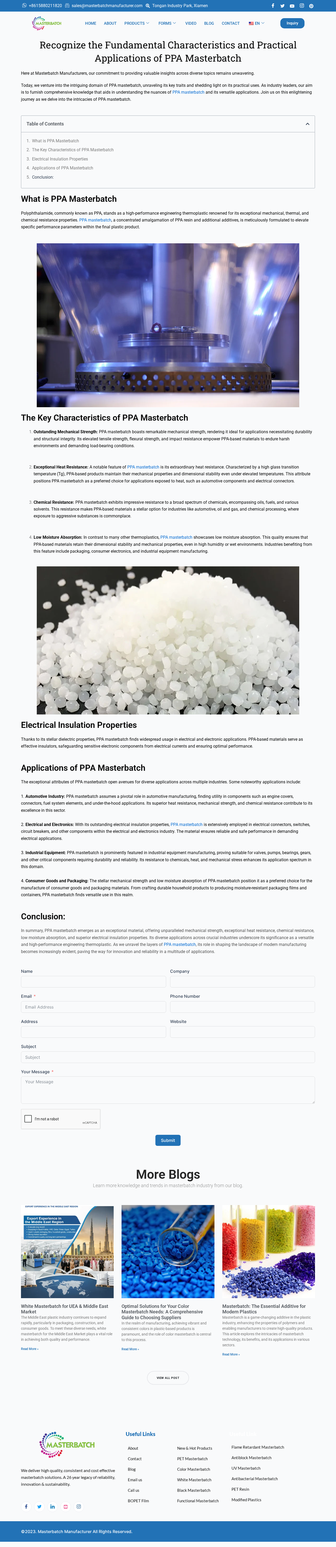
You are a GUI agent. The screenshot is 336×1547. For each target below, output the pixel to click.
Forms (165, 23)
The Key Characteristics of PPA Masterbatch (73, 149)
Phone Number (185, 996)
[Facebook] (273, 5)
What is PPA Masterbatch (55, 140)
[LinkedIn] (52, 1506)
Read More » (30, 1349)
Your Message (35, 1071)
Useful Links (140, 1434)
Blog (209, 23)
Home (90, 23)
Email (26, 996)
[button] (307, 124)
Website (178, 1021)
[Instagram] (79, 1506)
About (110, 23)
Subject (28, 1046)
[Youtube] (292, 5)
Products (134, 23)
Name (27, 971)
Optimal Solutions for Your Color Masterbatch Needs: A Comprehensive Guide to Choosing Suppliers (162, 1311)
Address (29, 1021)
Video (190, 23)
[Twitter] (282, 5)
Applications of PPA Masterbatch (62, 167)
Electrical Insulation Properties (60, 159)
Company (180, 971)
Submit (168, 1140)
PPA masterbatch (188, 92)
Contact (231, 23)
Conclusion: (43, 177)
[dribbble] (65, 1506)
